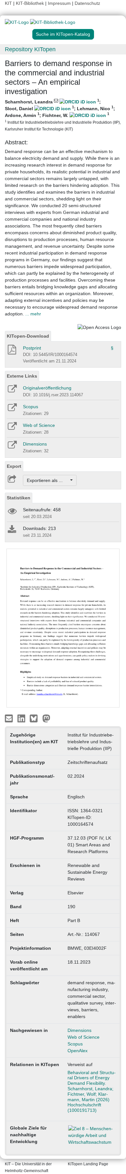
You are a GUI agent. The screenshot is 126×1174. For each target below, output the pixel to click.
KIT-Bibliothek (30, 3)
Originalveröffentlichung (47, 387)
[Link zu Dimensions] (12, 446)
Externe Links (22, 376)
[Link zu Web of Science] (12, 428)
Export (14, 466)
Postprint (32, 348)
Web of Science (39, 425)
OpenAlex (78, 1050)
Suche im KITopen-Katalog (63, 34)
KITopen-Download (28, 336)
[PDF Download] (11, 351)
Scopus (30, 406)
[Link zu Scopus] (12, 409)
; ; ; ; (63, 115)
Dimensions (35, 444)
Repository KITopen (30, 49)
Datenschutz (87, 3)
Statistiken (18, 497)
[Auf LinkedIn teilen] (22, 718)
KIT (8, 3)
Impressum (59, 3)
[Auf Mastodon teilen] (46, 718)
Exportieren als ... (48, 480)
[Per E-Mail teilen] (9, 718)
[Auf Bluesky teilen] (35, 718)
